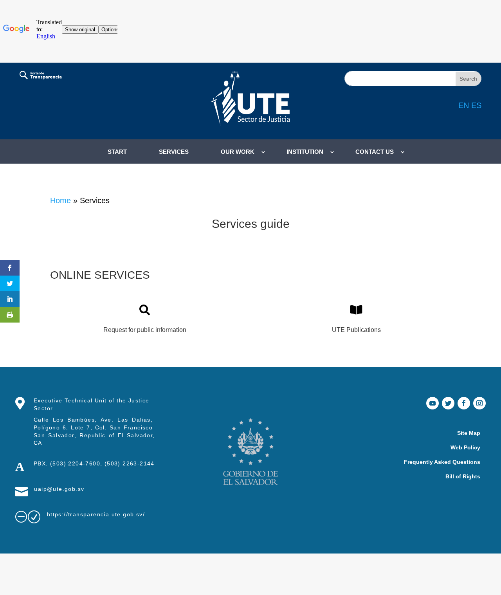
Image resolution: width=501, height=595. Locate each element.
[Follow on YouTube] (432, 403)
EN (463, 105)
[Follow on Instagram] (479, 403)
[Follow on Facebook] (464, 403)
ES (476, 105)
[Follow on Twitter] (448, 403)
